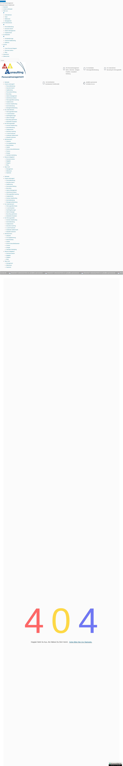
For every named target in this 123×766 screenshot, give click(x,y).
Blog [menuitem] (6, 52)
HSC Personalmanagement (72, 68)
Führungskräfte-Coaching (12, 99)
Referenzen (9, 171)
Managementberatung (11, 107)
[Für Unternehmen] (105, 68)
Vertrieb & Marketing (11, 155)
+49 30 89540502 (49, 82)
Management (9, 169)
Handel (8, 147)
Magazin (8, 163)
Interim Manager (10, 117)
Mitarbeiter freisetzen (11, 121)
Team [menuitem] (6, 17)
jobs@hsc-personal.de (91, 82)
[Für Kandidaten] (84, 68)
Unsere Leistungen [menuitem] (7, 9)
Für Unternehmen (111, 68)
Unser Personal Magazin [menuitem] (11, 48)
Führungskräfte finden (11, 111)
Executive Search (10, 88)
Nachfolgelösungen (11, 115)
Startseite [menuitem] (5, 7)
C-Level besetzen (10, 113)
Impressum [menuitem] (6, 54)
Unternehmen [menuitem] (8, 15)
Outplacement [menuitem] (8, 32)
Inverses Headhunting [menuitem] (10, 40)
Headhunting (9, 90)
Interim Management (11, 96)
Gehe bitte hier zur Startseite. (80, 642)
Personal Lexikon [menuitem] (9, 50)
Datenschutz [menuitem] (6, 56)
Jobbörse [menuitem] (7, 42)
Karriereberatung (10, 105)
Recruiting (8, 94)
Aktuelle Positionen (11, 137)
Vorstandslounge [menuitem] (9, 38)
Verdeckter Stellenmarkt (12, 135)
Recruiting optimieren (11, 119)
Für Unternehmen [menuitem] (7, 23)
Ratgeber (8, 161)
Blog (7, 165)
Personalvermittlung (11, 92)
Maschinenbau (9, 145)
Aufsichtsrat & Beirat (11, 98)
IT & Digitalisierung (11, 143)
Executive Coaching (11, 131)
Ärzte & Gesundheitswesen (12, 149)
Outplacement (9, 101)
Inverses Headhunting (11, 103)
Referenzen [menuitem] (7, 18)
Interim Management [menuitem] (10, 30)
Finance (8, 151)
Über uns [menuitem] (5, 12)
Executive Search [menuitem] (9, 28)
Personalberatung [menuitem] (9, 26)
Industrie (8, 141)
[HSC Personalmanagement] (64, 68)
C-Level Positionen (10, 133)
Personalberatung (10, 86)
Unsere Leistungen (9, 84)
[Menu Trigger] (3, 1)
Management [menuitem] (8, 20)
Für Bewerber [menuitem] (6, 35)
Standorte (8, 172)
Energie (8, 153)
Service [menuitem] (5, 45)
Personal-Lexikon (10, 159)
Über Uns (7, 167)
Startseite (7, 82)
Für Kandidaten (90, 68)
